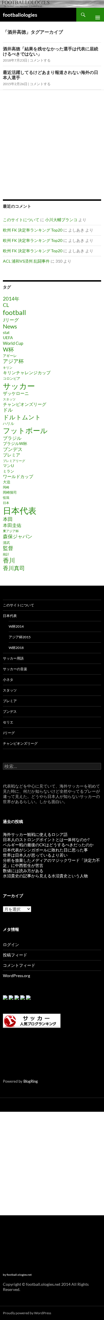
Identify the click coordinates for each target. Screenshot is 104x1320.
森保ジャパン (17, 536)
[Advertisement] (51, 144)
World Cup (13, 343)
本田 (8, 519)
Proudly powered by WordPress (27, 1313)
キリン (7, 367)
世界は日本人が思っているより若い (35, 855)
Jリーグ (11, 319)
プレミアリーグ (14, 461)
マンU (8, 465)
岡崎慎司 (10, 492)
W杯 (8, 349)
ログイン (11, 944)
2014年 (11, 299)
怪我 (6, 497)
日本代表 (19, 510)
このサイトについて (21, 219)
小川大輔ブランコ (61, 219)
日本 (6, 503)
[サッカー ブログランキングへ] (32, 1020)
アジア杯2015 (20, 637)
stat (6, 332)
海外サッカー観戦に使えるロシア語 (35, 834)
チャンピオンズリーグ (24, 404)
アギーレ (10, 356)
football (14, 312)
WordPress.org (16, 975)
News (10, 326)
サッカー (19, 386)
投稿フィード (15, 954)
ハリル (8, 423)
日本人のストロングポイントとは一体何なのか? (46, 839)
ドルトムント (22, 417)
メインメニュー (95, 15)
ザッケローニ (16, 393)
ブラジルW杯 (15, 443)
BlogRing (30, 1081)
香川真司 (14, 568)
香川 (9, 560)
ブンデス (13, 449)
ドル (8, 410)
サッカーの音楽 (15, 669)
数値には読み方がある (23, 870)
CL (6, 305)
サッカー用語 (13, 658)
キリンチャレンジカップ (27, 372)
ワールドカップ (18, 476)
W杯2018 (16, 647)
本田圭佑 (12, 525)
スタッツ (9, 399)
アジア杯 (13, 361)
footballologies (20, 15)
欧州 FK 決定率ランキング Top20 (32, 230)
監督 (8, 548)
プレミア (11, 454)
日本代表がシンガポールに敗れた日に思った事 (45, 849)
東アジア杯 (11, 531)
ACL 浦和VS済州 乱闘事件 (26, 261)
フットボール (25, 430)
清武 (6, 542)
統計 (6, 554)
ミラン (8, 471)
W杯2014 (16, 626)
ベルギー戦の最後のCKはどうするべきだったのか (48, 844)
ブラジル (12, 438)
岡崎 (6, 487)
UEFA (8, 337)
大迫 (6, 482)
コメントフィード (19, 965)
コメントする (40, 60)
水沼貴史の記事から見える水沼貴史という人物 (45, 875)
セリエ (8, 722)
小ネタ (8, 679)
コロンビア (11, 378)
